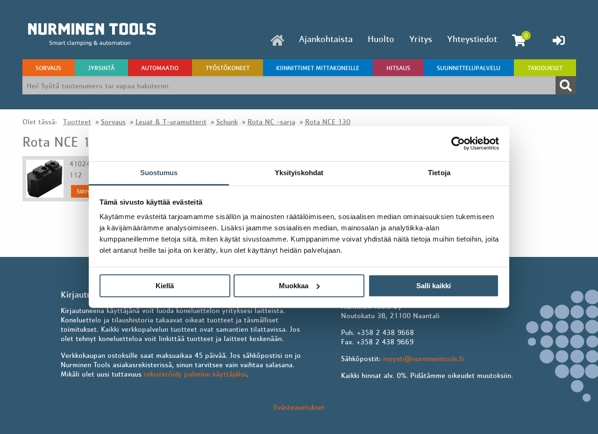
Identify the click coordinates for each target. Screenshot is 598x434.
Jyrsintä (101, 67)
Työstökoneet (227, 67)
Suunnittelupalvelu (468, 67)
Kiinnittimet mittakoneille (317, 67)
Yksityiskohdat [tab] (299, 173)
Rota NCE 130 (327, 121)
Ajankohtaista (326, 39)
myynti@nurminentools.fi (423, 358)
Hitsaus (398, 67)
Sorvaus (48, 67)
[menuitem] (277, 40)
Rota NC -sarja (271, 121)
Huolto (381, 39)
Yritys (420, 39)
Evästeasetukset (299, 407)
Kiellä (165, 286)
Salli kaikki (433, 286)
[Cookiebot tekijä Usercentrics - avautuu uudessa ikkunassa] (458, 143)
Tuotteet (77, 121)
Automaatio (159, 67)
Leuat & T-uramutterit (170, 121)
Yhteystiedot (472, 39)
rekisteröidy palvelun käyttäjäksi (195, 374)
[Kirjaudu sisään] (558, 40)
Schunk (227, 121)
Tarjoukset (544, 67)
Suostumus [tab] (159, 173)
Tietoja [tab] (439, 173)
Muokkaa (293, 286)
